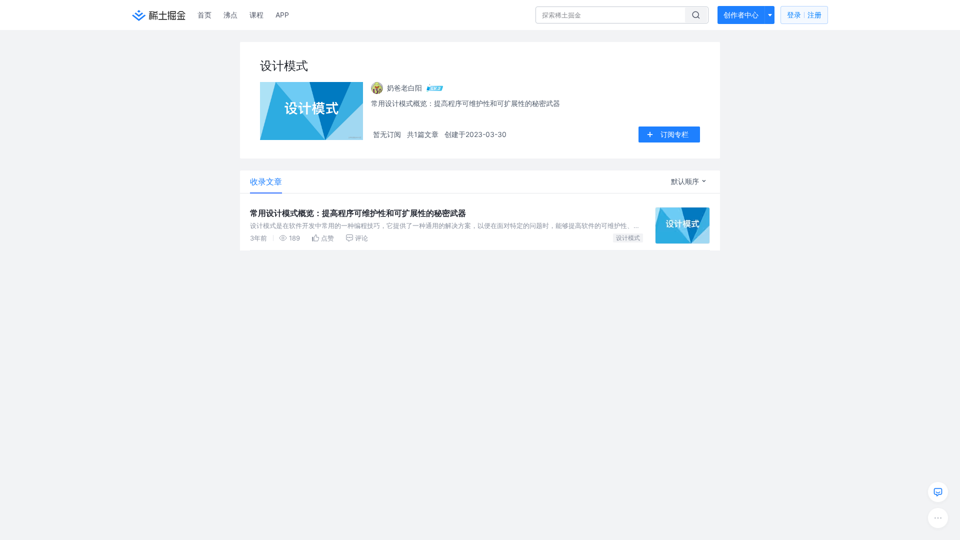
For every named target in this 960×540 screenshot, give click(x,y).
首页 (205, 14)
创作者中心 (741, 14)
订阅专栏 (674, 134)
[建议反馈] (938, 492)
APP (282, 14)
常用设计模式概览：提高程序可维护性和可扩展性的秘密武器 (358, 213)
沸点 (231, 14)
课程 (257, 14)
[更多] (938, 518)
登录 (804, 14)
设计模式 (628, 238)
